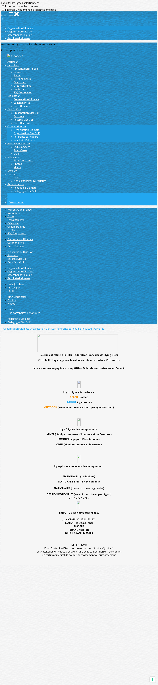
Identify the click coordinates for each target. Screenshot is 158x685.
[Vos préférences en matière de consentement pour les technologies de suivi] (153, 680)
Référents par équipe (19, 35)
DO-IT (17, 153)
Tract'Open (20, 150)
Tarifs (17, 75)
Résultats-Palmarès (18, 38)
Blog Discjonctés (23, 160)
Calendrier (20, 82)
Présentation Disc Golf (27, 113)
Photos (18, 164)
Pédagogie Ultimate (25, 187)
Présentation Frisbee (26, 68)
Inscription (20, 72)
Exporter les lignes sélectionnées (20, 3)
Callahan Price (22, 102)
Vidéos (17, 167)
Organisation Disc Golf (20, 31)
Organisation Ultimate (20, 28)
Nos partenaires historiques (30, 181)
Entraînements (22, 79)
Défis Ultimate (22, 106)
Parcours (19, 116)
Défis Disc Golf (22, 123)
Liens (17, 177)
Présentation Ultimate (26, 99)
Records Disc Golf (24, 119)
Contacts (19, 89)
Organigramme (22, 85)
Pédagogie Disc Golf (25, 191)
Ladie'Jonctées (22, 147)
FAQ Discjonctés (23, 92)
